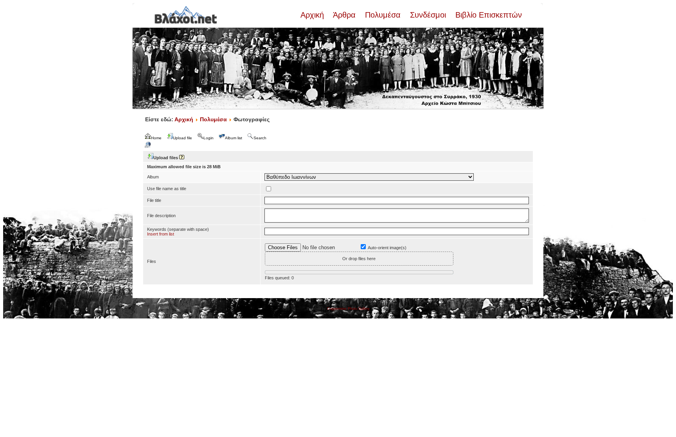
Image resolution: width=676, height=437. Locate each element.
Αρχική (313, 15)
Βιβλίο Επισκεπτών (487, 15)
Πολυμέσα (383, 15)
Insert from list (160, 234)
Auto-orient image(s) (387, 247)
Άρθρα (344, 15)
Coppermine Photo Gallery (348, 309)
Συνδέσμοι (428, 15)
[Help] (181, 157)
